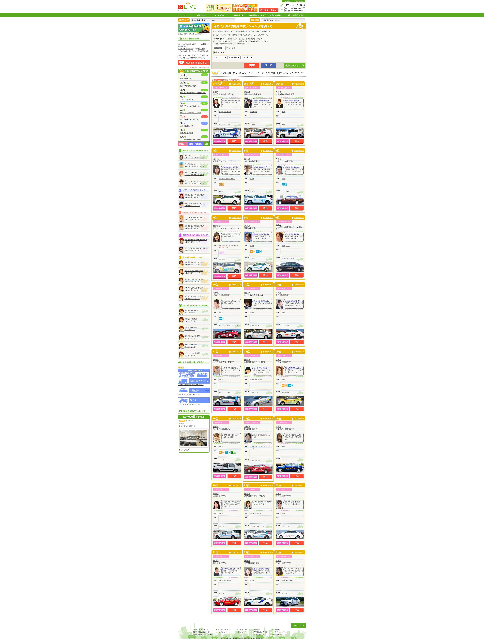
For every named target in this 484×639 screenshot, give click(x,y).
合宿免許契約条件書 (260, 632)
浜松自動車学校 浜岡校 (189, 119)
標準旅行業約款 (259, 634)
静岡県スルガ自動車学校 (251, 160)
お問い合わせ (299, 1)
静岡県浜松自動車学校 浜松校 (223, 93)
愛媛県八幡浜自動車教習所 (221, 428)
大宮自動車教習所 (186, 126)
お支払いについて (224, 632)
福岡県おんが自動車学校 (283, 361)
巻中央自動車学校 (186, 133)
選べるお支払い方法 (295, 15)
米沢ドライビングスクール (190, 106)
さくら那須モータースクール (190, 139)
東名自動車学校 (186, 78)
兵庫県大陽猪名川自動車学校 (285, 428)
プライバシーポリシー (281, 632)
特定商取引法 (277, 634)
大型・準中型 (227, 112)
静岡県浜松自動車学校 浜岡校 (254, 361)
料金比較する (236, 84)
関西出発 (182, 144)
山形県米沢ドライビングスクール (224, 160)
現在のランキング (294, 65)
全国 (206, 144)
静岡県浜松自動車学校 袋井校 (223, 361)
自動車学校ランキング (257, 15)
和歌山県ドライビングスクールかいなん (226, 227)
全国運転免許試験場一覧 (201, 632)
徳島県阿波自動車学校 (251, 428)
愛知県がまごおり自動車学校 (253, 294)
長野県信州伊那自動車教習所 (285, 93)
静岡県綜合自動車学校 (219, 562)
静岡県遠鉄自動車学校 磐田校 (254, 495)
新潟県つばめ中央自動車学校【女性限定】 (289, 227)
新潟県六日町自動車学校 (283, 562)
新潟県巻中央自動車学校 (251, 562)
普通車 (221, 112)
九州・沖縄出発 (195, 144)
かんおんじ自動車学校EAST (190, 113)
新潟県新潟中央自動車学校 (252, 93)
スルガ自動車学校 (186, 99)
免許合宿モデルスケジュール (203, 634)
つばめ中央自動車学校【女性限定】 (193, 93)
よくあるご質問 (242, 629)
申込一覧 (201, 49)
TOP (184, 15)
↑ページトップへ (298, 625)
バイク (225, 178)
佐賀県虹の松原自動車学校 (221, 294)
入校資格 (257, 629)
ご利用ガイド (200, 15)
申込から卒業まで (276, 15)
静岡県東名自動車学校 (282, 294)
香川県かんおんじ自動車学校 (285, 160)
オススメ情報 (219, 15)
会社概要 (287, 1)
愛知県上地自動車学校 (219, 495)
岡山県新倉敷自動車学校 (283, 495)
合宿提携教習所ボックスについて (225, 80)
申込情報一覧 (238, 15)
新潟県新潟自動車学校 (251, 227)
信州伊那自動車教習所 (188, 86)
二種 (255, 112)
